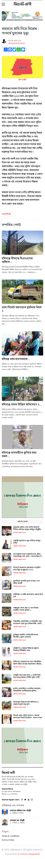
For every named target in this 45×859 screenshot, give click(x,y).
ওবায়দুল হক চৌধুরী (17, 820)
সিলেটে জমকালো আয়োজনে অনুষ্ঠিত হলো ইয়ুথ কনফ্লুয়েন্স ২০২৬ (27, 568)
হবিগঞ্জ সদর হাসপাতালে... (16, 359)
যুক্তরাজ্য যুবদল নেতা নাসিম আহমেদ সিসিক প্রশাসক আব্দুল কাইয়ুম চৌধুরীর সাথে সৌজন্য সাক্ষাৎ (27, 529)
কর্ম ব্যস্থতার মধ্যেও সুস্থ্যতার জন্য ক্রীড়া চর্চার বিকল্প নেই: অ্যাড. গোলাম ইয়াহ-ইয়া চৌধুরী (28, 556)
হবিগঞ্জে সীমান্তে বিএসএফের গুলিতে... (17, 260)
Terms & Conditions (10, 836)
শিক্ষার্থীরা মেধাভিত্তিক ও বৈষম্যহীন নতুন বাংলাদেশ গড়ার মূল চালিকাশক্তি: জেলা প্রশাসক (27, 623)
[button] (4, 4)
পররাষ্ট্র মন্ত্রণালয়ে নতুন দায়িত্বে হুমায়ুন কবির (26, 541)
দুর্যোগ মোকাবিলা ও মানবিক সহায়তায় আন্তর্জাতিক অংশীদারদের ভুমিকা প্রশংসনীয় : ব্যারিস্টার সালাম (26, 691)
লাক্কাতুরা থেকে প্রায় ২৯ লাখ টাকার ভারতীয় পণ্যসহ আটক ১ (25, 609)
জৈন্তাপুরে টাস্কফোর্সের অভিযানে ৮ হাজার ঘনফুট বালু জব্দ (26, 703)
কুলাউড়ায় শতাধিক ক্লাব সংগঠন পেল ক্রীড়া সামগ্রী (26, 582)
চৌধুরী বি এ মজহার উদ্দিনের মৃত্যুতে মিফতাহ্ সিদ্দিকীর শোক (26, 649)
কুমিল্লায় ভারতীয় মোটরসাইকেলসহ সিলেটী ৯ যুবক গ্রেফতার (25, 636)
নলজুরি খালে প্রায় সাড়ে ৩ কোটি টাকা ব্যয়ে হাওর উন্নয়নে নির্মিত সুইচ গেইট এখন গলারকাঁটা (27, 677)
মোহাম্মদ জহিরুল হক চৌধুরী (20, 810)
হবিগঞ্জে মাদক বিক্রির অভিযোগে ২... (22, 404)
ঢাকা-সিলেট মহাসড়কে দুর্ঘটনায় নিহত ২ (22, 309)
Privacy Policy (8, 840)
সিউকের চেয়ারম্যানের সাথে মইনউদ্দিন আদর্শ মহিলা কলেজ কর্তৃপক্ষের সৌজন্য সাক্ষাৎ (27, 664)
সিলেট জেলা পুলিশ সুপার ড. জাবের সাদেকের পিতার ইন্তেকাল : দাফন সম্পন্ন (27, 716)
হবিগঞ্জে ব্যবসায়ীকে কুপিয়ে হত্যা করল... (19, 454)
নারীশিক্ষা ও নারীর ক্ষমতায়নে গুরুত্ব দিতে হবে (28, 595)
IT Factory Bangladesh (29, 854)
